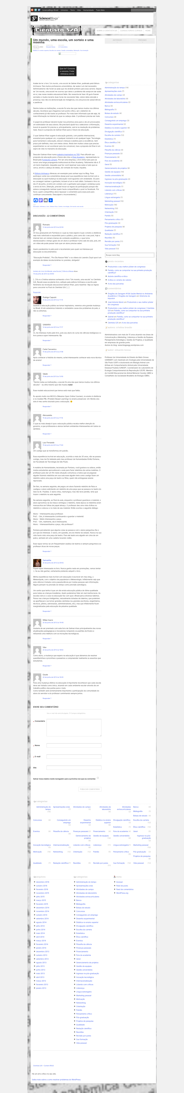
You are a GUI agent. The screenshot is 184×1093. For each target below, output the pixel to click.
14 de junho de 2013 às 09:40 (43, 274)
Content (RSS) (49, 1066)
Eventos (108, 146)
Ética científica (111, 142)
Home (148, 31)
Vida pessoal (110, 248)
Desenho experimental (114, 124)
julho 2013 (40, 966)
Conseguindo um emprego (115, 120)
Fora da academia (112, 161)
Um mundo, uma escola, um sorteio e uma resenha (63, 41)
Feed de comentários (124, 889)
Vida (79, 10)
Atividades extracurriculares (116, 102)
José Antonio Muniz (116, 302)
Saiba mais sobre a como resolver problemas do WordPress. (56, 1079)
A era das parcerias (116, 284)
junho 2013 (40, 970)
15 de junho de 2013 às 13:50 (53, 376)
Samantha (47, 560)
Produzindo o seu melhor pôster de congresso (126, 267)
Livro (47, 206)
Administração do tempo (115, 87)
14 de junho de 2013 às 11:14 (53, 300)
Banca (107, 106)
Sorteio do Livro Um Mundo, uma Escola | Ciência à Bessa (53, 271)
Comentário (39, 721)
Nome (36, 745)
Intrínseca (43, 206)
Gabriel (111, 317)
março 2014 (41, 940)
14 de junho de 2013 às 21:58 (53, 352)
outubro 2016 (41, 886)
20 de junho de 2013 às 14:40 (53, 622)
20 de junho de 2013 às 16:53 (53, 650)
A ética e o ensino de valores (119, 280)
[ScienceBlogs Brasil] (45, 20)
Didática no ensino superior (41, 50)
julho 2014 (40, 926)
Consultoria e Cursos (131, 31)
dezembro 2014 (42, 908)
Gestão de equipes (112, 172)
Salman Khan (54, 206)
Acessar (119, 882)
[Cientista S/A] (57, 34)
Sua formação (84, 50)
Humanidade (88, 10)
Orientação (109, 212)
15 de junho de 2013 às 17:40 (53, 445)
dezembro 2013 (42, 951)
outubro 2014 (41, 915)
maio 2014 (40, 933)
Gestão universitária (67, 50)
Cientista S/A (113, 323)
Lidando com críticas (113, 190)
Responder (46, 265)
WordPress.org (122, 893)
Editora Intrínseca (42, 173)
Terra (72, 10)
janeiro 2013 (41, 988)
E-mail (36, 756)
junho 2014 (40, 929)
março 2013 (41, 981)
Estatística (109, 139)
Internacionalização (113, 186)
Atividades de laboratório (115, 98)
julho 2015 (40, 897)
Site (34, 768)
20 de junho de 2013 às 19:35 (53, 677)
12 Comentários (62, 47)
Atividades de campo (113, 95)
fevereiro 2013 (42, 984)
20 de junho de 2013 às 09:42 (53, 563)
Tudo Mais (100, 10)
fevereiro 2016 (42, 889)
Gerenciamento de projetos (116, 168)
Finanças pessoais (112, 153)
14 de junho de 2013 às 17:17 (53, 327)
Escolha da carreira (55, 50)
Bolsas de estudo (112, 113)
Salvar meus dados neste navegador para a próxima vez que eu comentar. (64, 779)
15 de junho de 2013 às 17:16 (53, 418)
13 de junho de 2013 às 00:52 (53, 227)
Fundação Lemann (49, 160)
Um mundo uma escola (76, 206)
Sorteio (60, 206)
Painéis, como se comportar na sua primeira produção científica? (130, 271)
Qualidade (109, 230)
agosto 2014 (41, 922)
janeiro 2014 (41, 948)
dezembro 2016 (42, 882)
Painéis (108, 216)
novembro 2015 (42, 893)
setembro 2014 (42, 918)
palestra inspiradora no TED (68, 154)
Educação (36, 206)
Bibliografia (109, 109)
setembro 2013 (42, 959)
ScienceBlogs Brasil (50, 10)
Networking (109, 208)
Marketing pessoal (112, 201)
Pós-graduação (111, 223)
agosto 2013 (41, 962)
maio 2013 (40, 973)
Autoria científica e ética (117, 276)
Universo (64, 10)
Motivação (76, 50)
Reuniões (108, 238)
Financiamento (111, 157)
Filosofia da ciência (112, 150)
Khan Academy (78, 157)
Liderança (109, 194)
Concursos (109, 117)
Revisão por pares (112, 241)
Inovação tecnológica (113, 183)
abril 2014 (40, 937)
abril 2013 (40, 977)
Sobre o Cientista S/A (107, 31)
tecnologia (66, 206)
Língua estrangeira (112, 197)
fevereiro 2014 (42, 944)
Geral (107, 164)
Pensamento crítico (112, 219)
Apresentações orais (113, 91)
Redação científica (112, 234)
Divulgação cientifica (113, 131)
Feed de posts (122, 886)
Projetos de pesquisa (113, 227)
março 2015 (41, 900)
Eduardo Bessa (50, 47)
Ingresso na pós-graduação (116, 179)
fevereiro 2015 (42, 904)
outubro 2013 (41, 955)
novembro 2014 (42, 911)
